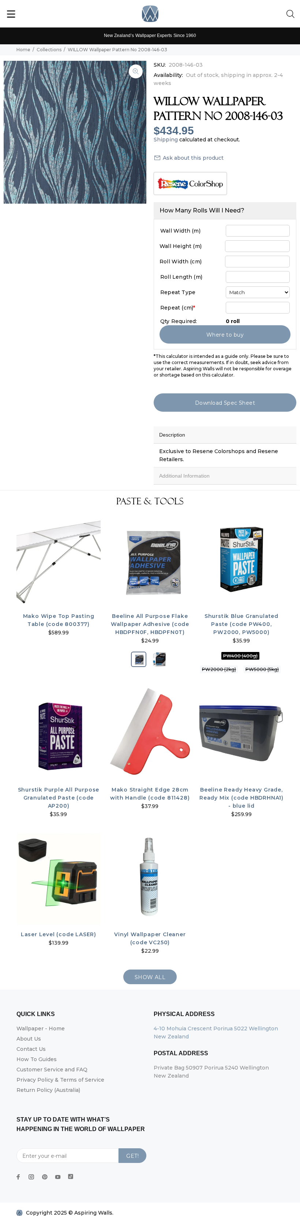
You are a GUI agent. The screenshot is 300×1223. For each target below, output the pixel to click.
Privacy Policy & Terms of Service (60, 1079)
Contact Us (31, 1049)
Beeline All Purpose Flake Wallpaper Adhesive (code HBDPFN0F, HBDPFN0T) (150, 624)
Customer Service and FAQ (51, 1069)
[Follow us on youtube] (58, 1177)
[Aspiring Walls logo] (150, 13)
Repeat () (177, 308)
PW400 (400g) (240, 656)
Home (23, 49)
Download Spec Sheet (225, 403)
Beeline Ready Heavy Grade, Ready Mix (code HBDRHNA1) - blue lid (241, 797)
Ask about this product (193, 158)
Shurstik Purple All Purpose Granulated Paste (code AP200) (59, 797)
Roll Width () (181, 261)
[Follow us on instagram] (31, 1177)
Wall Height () (181, 246)
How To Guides (36, 1059)
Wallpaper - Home (40, 1028)
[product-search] (292, 14)
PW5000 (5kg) (262, 669)
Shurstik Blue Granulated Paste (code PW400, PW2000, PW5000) (241, 624)
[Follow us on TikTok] (70, 1175)
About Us (28, 1038)
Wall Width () (180, 231)
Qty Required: (178, 321)
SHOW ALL (150, 977)
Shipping (166, 139)
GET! (132, 1156)
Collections (49, 49)
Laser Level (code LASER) (58, 934)
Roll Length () (181, 277)
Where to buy (225, 334)
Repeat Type (177, 292)
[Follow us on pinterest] (44, 1177)
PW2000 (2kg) (219, 669)
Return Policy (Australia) (48, 1090)
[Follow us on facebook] (18, 1177)
